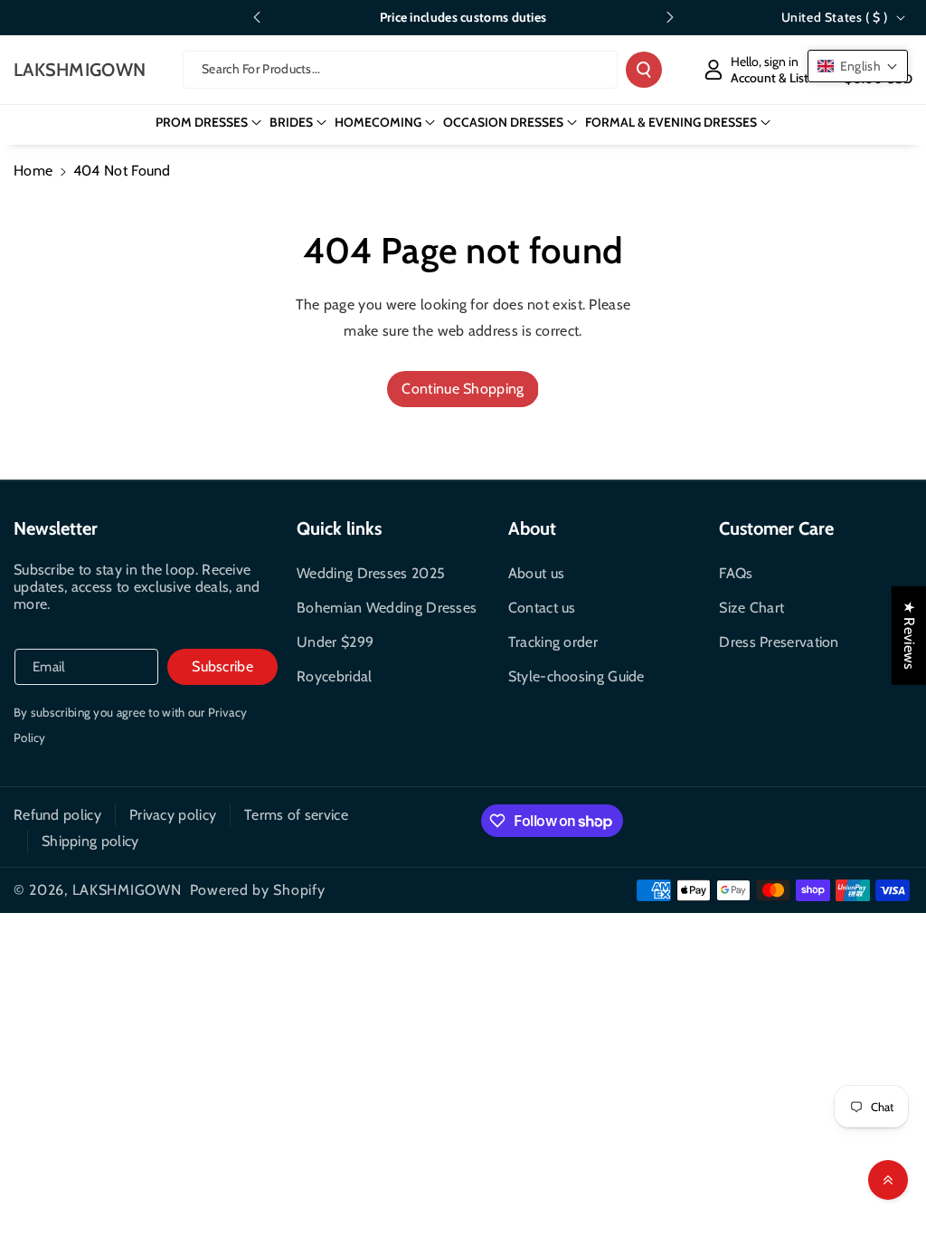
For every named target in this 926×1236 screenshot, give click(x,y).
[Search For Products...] (644, 70)
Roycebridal (334, 676)
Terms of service (296, 814)
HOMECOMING (378, 122)
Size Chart (751, 607)
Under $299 (335, 642)
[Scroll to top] (888, 1180)
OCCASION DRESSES (503, 122)
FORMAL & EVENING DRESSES (671, 122)
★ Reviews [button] (909, 635)
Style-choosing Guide (576, 676)
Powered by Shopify (258, 889)
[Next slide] (670, 17)
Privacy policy (172, 814)
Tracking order (553, 642)
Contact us (542, 607)
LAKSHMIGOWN (127, 889)
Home (33, 170)
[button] (208, 122)
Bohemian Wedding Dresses (387, 607)
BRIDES (291, 122)
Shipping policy (90, 841)
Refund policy (57, 814)
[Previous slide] (257, 17)
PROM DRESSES (202, 122)
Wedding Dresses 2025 (371, 573)
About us (536, 573)
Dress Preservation (778, 642)
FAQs (735, 573)
